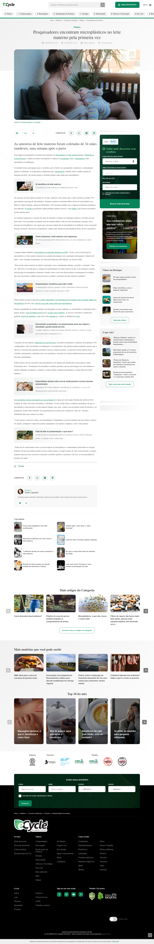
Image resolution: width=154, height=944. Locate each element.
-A (33, 133)
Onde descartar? (129, 5)
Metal (80, 866)
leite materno (73, 155)
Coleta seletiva (20, 849)
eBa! (37, 876)
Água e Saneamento (65, 853)
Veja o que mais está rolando (120, 384)
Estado (81, 784)
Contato (17, 909)
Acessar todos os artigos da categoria (77, 630)
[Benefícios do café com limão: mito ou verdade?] (93, 721)
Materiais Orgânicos (86, 862)
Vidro (102, 866)
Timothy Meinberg (26, 122)
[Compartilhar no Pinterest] (94, 133)
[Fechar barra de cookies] (140, 941)
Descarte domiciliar (22, 845)
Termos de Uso (42, 897)
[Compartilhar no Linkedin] (86, 133)
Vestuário (103, 862)
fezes (78, 316)
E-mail (21, 784)
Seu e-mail (106, 182)
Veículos (103, 858)
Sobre (16, 893)
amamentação (60, 171)
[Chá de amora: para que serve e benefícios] (61, 721)
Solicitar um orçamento (118, 243)
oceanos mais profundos (56, 312)
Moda (59, 858)
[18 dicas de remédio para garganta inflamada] (125, 721)
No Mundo (61, 841)
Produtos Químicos (86, 858)
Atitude (38, 880)
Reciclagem (43, 14)
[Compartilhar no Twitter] (79, 133)
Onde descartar (20, 841)
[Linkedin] (20, 503)
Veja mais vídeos (119, 320)
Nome (50, 784)
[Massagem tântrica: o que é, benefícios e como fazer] (29, 721)
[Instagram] (26, 503)
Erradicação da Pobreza (65, 14)
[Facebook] (59, 894)
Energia (85, 14)
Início (52, 20)
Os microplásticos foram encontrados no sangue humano (34, 400)
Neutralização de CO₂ (23, 853)
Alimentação (100, 14)
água (39, 316)
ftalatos (74, 208)
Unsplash (37, 122)
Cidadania (61, 862)
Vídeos (9, 14)
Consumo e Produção (70, 20)
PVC (71, 158)
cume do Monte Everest (34, 312)
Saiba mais (115, 941)
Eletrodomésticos (85, 845)
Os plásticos (29, 208)
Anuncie (17, 901)
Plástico (82, 20)
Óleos (102, 841)
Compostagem (25, 14)
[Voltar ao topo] (150, 935)
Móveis (81, 870)
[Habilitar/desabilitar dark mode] (17, 133)
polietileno (65, 158)
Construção (83, 841)
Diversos (103, 870)
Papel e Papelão (106, 845)
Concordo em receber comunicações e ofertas (37, 796)
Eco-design (61, 849)
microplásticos (61, 155)
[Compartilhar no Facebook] (71, 133)
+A (25, 133)
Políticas (39, 893)
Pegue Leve (62, 845)
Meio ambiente (41, 872)
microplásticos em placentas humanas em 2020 (51, 252)
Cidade (111, 784)
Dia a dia (140, 14)
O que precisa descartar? (112, 156)
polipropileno (80, 158)
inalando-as (53, 316)
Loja (16, 897)
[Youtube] (73, 894)
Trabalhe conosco (43, 905)
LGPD (38, 901)
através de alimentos (28, 316)
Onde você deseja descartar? (114, 168)
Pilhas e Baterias (106, 849)
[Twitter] (81, 894)
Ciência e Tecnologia (121, 14)
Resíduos (59, 20)
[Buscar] (102, 5)
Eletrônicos (82, 849)
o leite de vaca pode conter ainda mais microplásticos (53, 303)
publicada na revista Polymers (45, 342)
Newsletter (18, 905)
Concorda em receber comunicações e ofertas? (117, 193)
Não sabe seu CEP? (108, 178)
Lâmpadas (82, 853)
